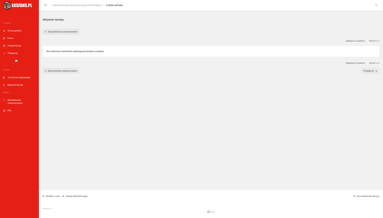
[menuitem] (376, 5)
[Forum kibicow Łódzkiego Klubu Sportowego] (18, 5)
